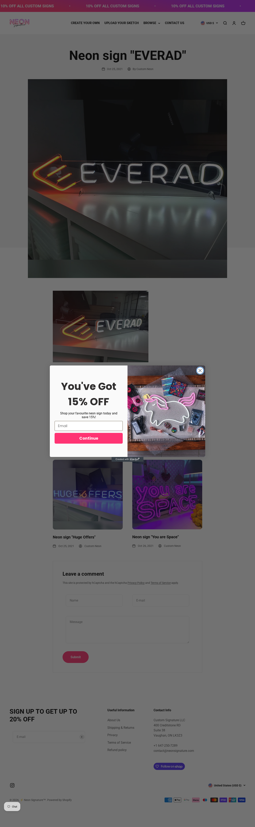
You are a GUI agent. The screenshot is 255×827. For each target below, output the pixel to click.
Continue (88, 438)
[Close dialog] (200, 370)
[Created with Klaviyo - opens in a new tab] (127, 459)
